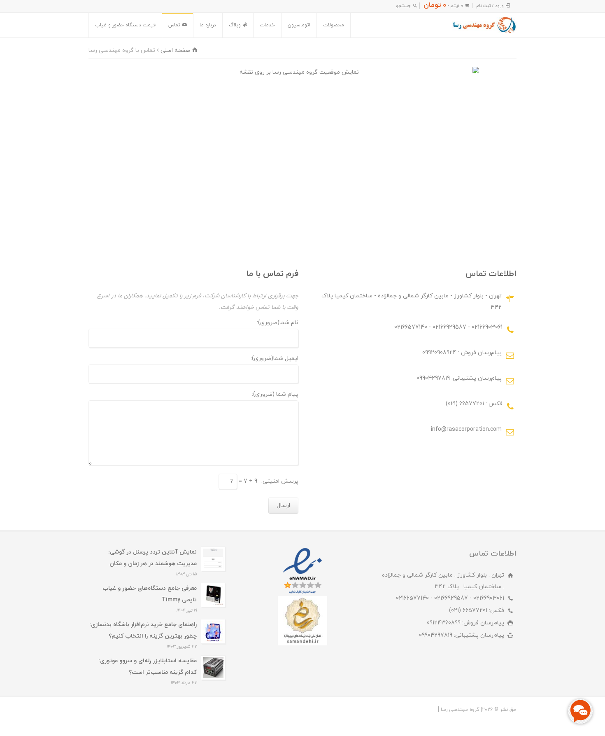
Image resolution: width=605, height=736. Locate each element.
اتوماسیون (299, 25)
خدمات (267, 25)
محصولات (333, 25)
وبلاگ (235, 25)
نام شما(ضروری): (277, 323)
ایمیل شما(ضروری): (274, 359)
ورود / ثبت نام (490, 5)
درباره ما (208, 25)
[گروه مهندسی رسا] (484, 25)
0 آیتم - (443, 5)
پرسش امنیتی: (279, 481)
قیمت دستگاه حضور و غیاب (125, 25)
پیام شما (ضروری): (275, 395)
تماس (174, 25)
